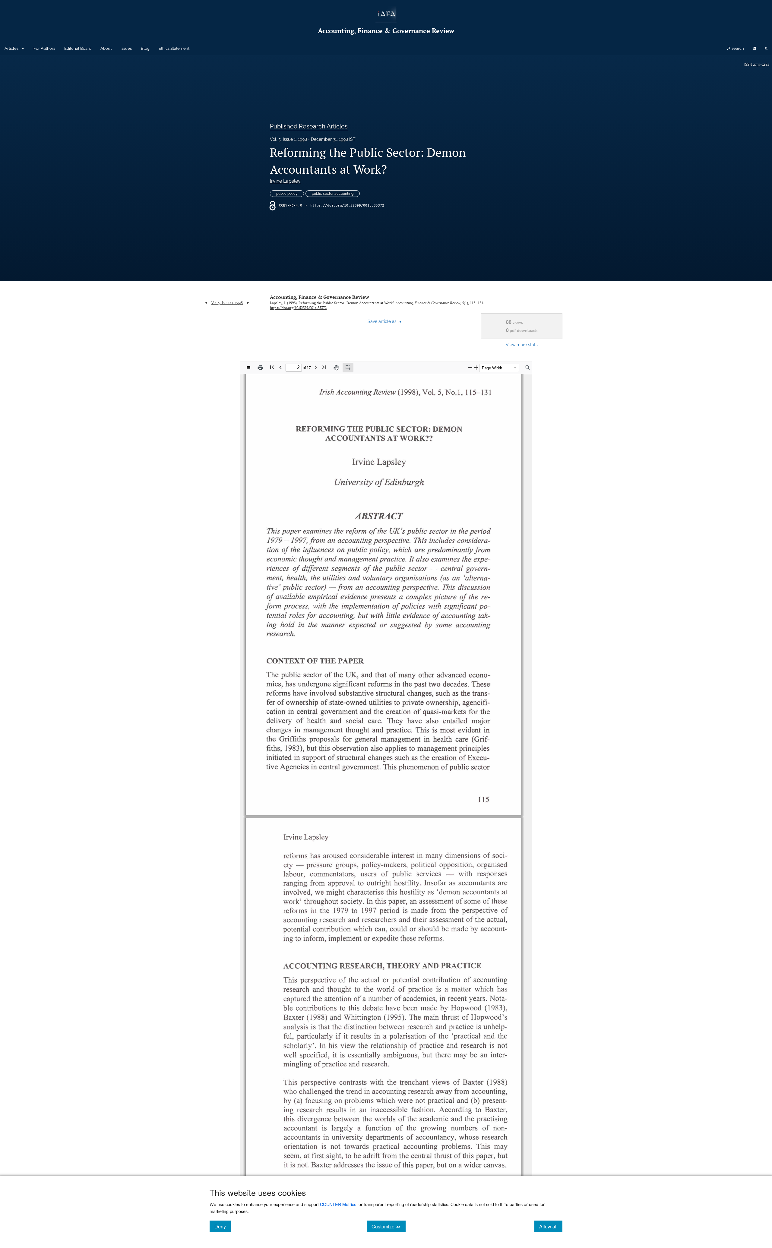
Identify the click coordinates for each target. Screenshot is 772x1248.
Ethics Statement (174, 48)
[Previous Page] (280, 367)
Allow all (550, 1226)
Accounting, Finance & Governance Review (319, 297)
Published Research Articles (309, 126)
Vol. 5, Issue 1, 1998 (288, 139)
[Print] (260, 367)
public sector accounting (332, 193)
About (106, 48)
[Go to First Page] (272, 367)
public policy (287, 193)
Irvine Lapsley (285, 181)
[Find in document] (527, 367)
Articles (11, 48)
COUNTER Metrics (338, 1204)
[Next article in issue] (248, 303)
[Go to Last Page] (324, 367)
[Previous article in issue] (206, 303)
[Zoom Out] (470, 367)
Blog (145, 48)
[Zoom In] (476, 367)
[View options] (248, 367)
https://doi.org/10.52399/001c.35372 (347, 205)
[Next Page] (315, 367)
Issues (126, 48)
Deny (222, 1226)
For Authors (44, 48)
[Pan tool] (336, 367)
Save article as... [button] (384, 321)
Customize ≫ (389, 1226)
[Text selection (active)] (348, 367)
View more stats (522, 344)
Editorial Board (77, 48)
